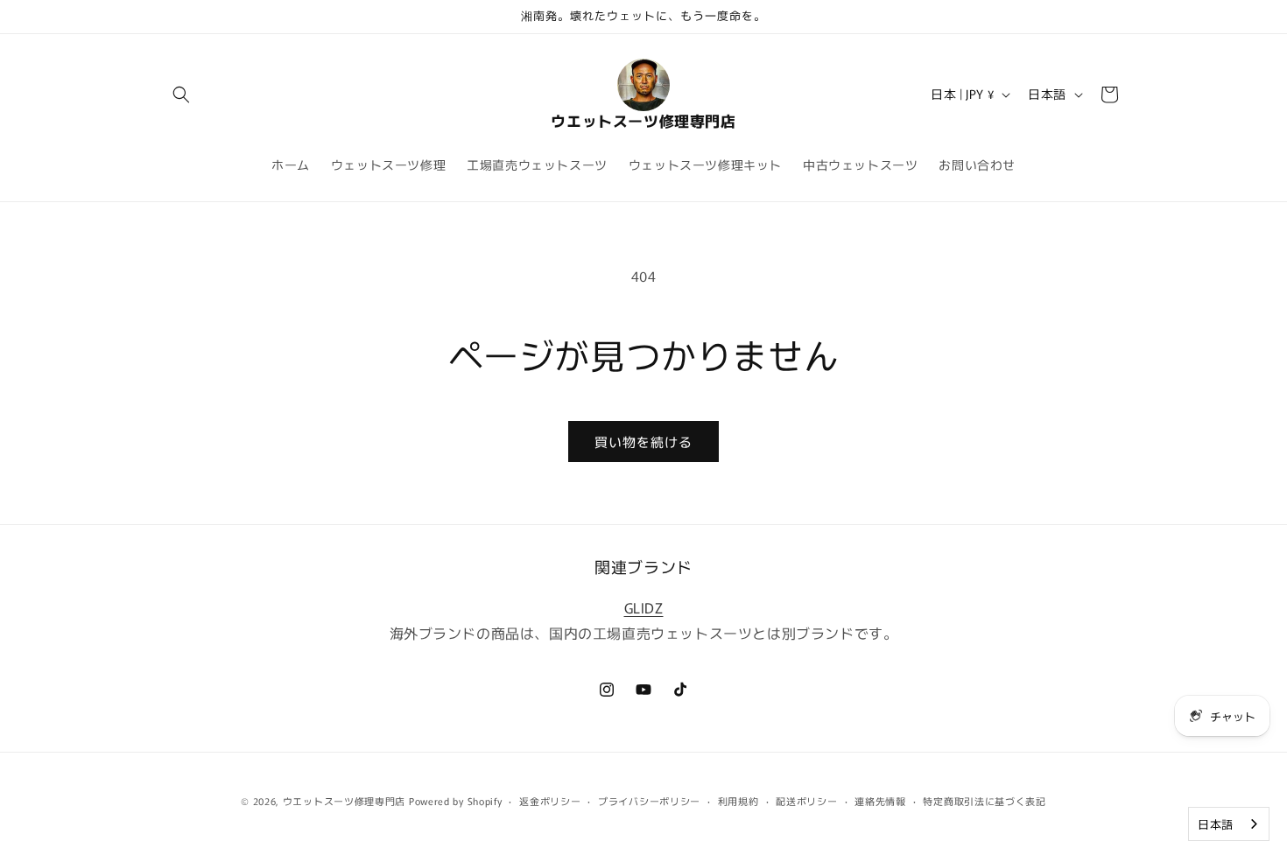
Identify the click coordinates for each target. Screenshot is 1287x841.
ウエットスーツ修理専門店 (344, 801)
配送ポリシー (806, 800)
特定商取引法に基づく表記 (984, 800)
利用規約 (738, 800)
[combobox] (1228, 824)
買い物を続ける (643, 441)
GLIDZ (644, 606)
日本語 (1216, 824)
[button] (181, 94)
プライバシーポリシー (649, 800)
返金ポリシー (549, 800)
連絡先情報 (880, 800)
